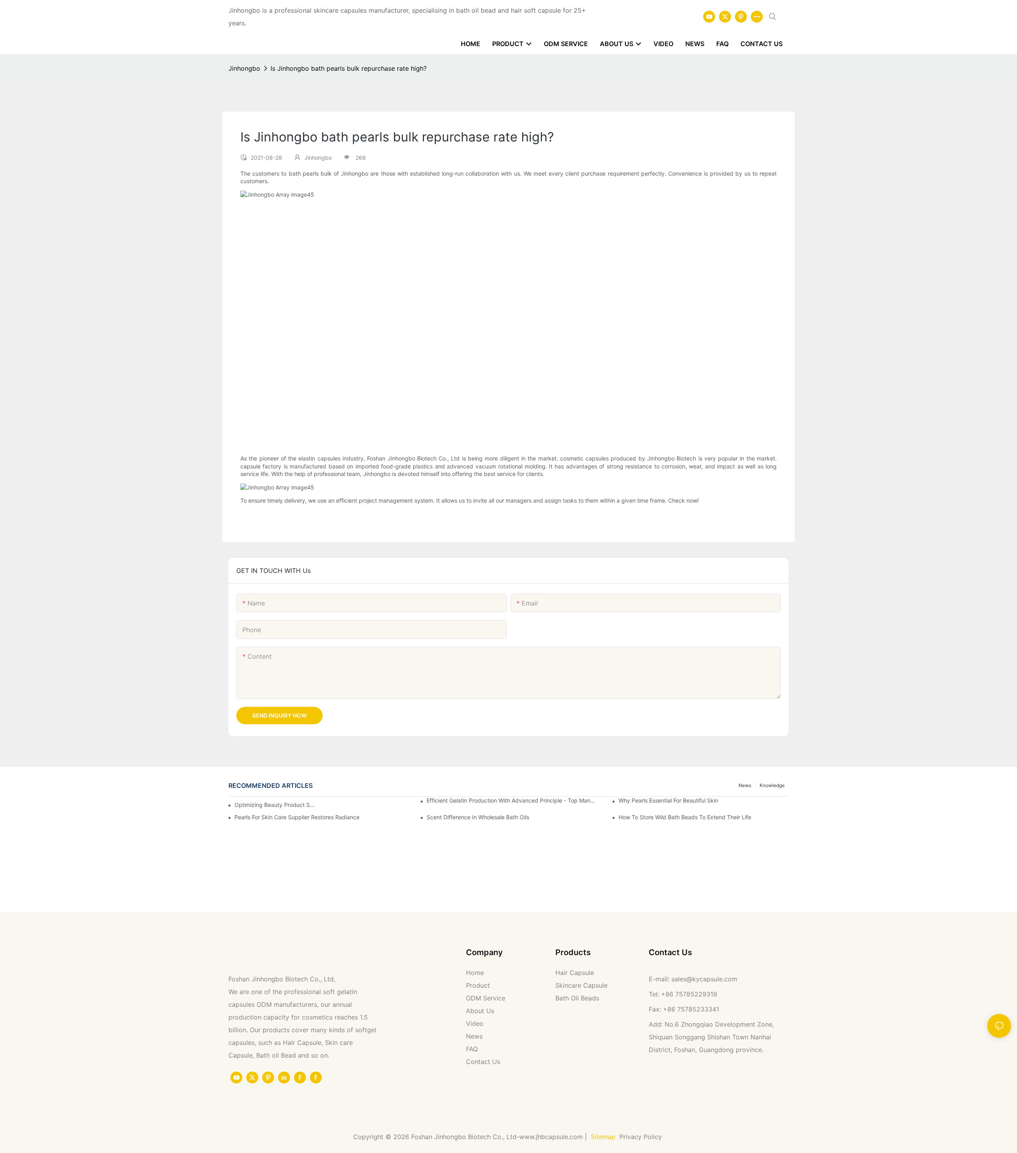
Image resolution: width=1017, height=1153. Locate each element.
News (745, 785)
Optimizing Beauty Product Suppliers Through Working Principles (275, 804)
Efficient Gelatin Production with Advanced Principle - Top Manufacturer (512, 800)
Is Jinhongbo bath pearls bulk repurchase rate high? (349, 68)
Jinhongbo (244, 68)
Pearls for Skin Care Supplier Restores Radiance (297, 817)
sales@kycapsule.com (704, 979)
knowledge (772, 785)
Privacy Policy (641, 1137)
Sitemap (603, 1137)
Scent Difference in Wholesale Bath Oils (478, 817)
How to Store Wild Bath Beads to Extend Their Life (685, 817)
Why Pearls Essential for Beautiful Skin (668, 800)
